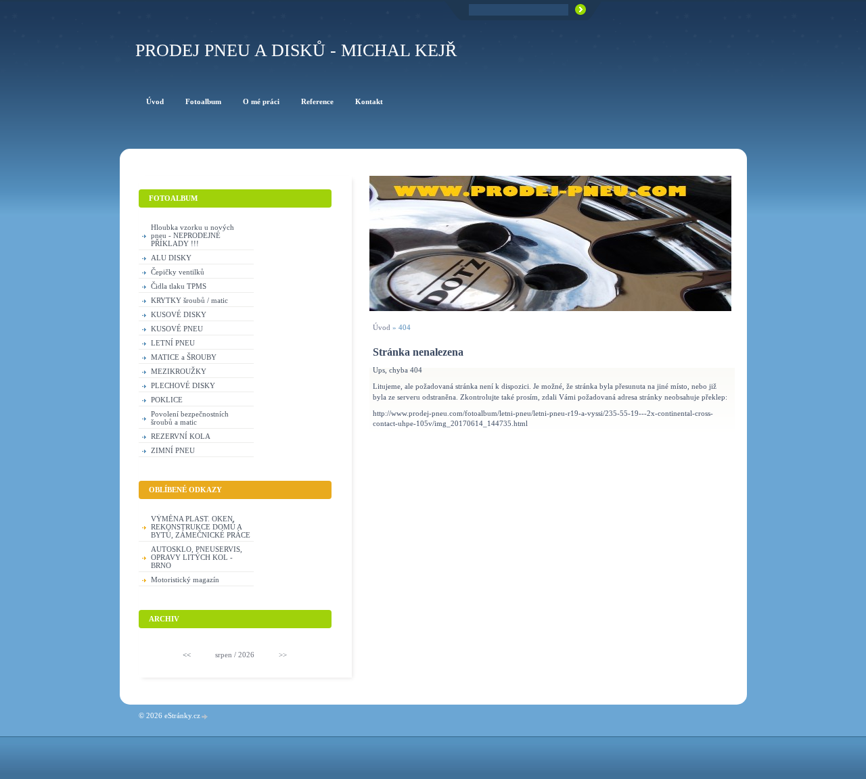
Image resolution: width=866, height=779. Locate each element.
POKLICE (167, 400)
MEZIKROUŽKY (178, 371)
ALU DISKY (171, 258)
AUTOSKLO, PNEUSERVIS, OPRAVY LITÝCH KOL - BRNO (196, 557)
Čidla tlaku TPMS (178, 286)
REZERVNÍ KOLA (180, 436)
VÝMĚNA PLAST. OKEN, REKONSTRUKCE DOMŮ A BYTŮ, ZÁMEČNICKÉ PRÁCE (200, 527)
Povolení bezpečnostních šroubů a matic (190, 418)
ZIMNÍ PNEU (173, 450)
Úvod (381, 327)
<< (187, 655)
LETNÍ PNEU (173, 343)
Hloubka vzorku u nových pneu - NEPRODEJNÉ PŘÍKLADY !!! (192, 235)
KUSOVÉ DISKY (178, 314)
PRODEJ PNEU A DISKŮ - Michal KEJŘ (296, 50)
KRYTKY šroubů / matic (189, 300)
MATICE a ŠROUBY (183, 357)
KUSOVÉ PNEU (177, 329)
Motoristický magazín (185, 579)
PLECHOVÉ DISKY (183, 385)
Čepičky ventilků (177, 272)
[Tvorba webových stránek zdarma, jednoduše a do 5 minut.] (205, 716)
